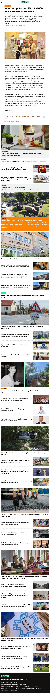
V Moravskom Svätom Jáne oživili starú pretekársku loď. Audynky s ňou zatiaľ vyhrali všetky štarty (16, 178)
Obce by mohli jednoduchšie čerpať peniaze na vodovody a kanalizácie (22, 327)
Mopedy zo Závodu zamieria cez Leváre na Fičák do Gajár (9, 224)
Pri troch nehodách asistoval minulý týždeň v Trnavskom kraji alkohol (23, 453)
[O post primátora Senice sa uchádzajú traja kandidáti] (25, 244)
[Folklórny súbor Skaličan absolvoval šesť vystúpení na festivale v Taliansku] (41, 399)
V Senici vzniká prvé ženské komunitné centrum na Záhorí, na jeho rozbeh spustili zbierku (15, 595)
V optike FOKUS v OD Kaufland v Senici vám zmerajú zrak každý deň (24, 161)
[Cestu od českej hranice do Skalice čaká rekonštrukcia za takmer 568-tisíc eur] (25, 500)
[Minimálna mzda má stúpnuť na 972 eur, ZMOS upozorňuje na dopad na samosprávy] (41, 606)
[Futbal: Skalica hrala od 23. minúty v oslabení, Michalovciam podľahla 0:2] (41, 668)
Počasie (4, 185)
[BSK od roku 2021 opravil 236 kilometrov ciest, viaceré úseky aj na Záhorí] (41, 482)
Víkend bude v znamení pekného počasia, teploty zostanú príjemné (20, 189)
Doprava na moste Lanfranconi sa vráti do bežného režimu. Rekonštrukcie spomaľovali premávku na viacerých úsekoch (15, 276)
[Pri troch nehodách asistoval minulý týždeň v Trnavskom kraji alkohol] (25, 438)
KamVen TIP (4, 218)
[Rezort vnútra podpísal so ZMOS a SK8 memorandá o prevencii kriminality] (41, 657)
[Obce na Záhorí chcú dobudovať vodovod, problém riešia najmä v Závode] (25, 137)
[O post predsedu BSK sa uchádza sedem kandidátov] (41, 346)
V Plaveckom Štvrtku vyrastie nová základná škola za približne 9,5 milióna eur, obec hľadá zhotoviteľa (24, 577)
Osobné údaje (22, 684)
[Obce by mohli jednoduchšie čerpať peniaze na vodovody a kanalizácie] (25, 312)
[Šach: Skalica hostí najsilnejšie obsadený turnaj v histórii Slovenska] (41, 544)
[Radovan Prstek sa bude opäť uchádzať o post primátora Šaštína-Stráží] (41, 420)
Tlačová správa (15, 25)
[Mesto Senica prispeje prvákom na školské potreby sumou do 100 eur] (41, 523)
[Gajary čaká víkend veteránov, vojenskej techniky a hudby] (25, 204)
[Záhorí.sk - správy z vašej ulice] (25, 2)
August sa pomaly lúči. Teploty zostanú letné (14, 187)
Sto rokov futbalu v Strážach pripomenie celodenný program (23, 224)
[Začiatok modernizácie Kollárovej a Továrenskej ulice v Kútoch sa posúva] (41, 585)
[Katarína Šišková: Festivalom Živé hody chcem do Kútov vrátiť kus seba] (25, 374)
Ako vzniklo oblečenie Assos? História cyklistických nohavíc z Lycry (23, 296)
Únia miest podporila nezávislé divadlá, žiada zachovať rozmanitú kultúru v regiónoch (24, 639)
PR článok (3, 159)
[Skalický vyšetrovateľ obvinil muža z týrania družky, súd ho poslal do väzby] (41, 647)
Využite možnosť (9, 684)
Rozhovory (3, 388)
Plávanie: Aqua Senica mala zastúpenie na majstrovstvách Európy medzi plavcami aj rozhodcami (15, 471)
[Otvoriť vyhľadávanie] (48, 2)
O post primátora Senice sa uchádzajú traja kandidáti (20, 259)
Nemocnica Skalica (9, 121)
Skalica (17, 121)
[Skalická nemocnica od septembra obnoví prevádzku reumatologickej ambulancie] (41, 335)
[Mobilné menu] (1, 2)
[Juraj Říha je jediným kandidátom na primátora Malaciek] (41, 356)
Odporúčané (7, 5)
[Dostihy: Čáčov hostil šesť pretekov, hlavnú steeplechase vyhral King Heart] (41, 461)
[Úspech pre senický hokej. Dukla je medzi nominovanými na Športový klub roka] (41, 169)
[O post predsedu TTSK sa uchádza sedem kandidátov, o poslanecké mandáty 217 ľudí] (41, 266)
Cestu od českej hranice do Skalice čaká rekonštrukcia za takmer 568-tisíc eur (24, 515)
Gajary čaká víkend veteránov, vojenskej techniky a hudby (22, 220)
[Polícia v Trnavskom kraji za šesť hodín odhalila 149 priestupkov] (41, 533)
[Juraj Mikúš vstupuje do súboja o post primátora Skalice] (41, 410)
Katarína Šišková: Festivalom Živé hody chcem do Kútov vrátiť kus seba (24, 391)
